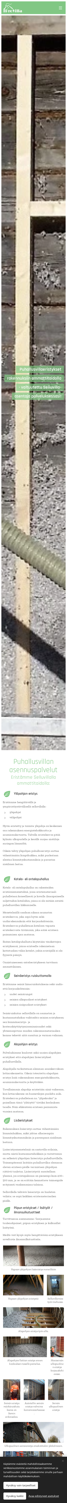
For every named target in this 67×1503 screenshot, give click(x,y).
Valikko (60, 7)
